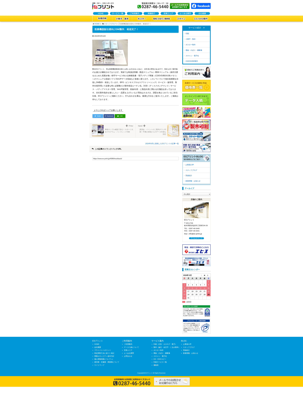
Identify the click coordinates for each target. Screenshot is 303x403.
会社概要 (97, 347)
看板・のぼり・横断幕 (194, 50)
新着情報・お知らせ (192, 181)
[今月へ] (205, 275)
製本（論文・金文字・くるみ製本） (167, 347)
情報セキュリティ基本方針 (104, 356)
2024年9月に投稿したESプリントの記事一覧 (162, 143)
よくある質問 (129, 353)
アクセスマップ (196, 238)
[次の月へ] (209, 275)
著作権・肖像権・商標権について (106, 362)
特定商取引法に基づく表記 (104, 353)
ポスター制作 (191, 45)
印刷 (187, 33)
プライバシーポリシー (102, 350)
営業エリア (128, 350)
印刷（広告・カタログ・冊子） (165, 344)
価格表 (156, 365)
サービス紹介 (194, 28)
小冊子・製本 (191, 39)
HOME (97, 24)
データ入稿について (131, 347)
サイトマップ (99, 365)
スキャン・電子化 (192, 56)
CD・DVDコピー (160, 359)
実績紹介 (188, 175)
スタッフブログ (110, 24)
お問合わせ (128, 356)
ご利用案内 (128, 344)
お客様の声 (189, 165)
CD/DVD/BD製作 (192, 61)
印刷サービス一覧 (160, 362)
